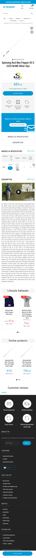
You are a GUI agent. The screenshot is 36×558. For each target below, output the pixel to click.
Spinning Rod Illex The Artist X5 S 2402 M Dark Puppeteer (27, 362)
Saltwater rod (26, 18)
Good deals (6, 518)
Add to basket (19, 93)
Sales (4, 515)
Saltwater (18, 18)
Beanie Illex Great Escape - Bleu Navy (9, 312)
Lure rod (21, 20)
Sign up (27, 443)
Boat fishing (13, 20)
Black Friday (6, 520)
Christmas (5, 523)
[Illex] (18, 76)
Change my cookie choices (10, 498)
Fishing (10, 18)
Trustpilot (3, 392)
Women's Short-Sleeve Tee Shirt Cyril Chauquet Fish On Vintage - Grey (27, 312)
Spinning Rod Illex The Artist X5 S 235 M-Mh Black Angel (9, 362)
